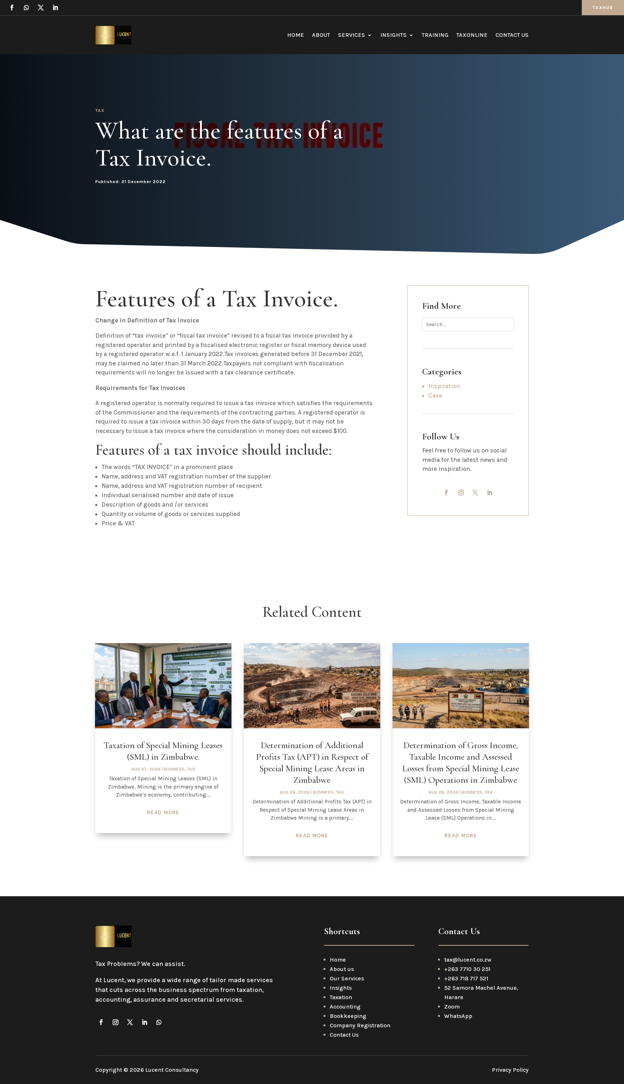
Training (435, 34)
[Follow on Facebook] (12, 7)
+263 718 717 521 (466, 978)
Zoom (452, 1006)
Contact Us (512, 34)
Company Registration (360, 1025)
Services (351, 34)
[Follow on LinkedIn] (55, 7)
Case (435, 395)
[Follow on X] (41, 7)
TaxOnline (472, 34)
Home (295, 34)
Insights (393, 34)
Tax (99, 110)
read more (163, 812)
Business (174, 769)
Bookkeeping (348, 1016)
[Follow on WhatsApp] (26, 7)
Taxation (341, 997)
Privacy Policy (510, 1069)
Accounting (345, 1006)
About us (342, 969)
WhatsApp (458, 1016)
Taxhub (603, 7)
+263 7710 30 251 (467, 969)
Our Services (347, 978)
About (321, 34)
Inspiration (444, 386)
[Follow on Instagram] (461, 492)
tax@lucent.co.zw (467, 959)
